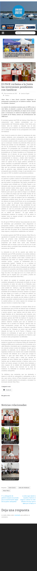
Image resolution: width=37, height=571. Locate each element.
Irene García (12, 487)
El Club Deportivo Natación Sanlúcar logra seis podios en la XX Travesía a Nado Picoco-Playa (18, 55)
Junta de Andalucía (24, 487)
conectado (17, 515)
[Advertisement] (18, 547)
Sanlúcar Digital (25, 93)
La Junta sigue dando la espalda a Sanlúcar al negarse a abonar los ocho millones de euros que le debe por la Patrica (28, 499)
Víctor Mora (6, 490)
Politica (7, 95)
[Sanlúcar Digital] (18, 11)
